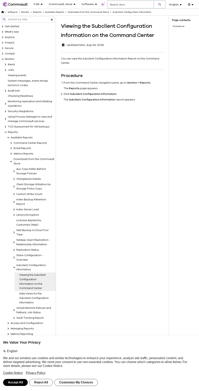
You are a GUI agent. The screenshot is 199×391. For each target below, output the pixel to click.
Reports (13, 132)
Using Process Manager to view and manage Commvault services (30, 119)
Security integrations (21, 111)
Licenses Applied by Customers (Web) (28, 223)
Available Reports (22, 137)
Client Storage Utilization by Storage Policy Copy (33, 187)
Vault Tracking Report (30, 318)
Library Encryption (27, 215)
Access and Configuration (27, 323)
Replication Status (27, 250)
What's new (12, 32)
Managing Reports (22, 328)
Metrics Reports (23, 153)
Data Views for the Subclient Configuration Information (34, 298)
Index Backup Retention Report (31, 202)
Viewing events (17, 75)
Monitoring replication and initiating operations (30, 104)
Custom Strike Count (29, 194)
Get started (12, 26)
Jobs (11, 70)
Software (12, 12)
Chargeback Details (28, 179)
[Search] (159, 4)
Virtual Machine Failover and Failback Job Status (33, 310)
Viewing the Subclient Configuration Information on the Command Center (32, 281)
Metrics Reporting (22, 334)
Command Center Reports (30, 143)
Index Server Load (27, 209)
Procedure (178, 26)
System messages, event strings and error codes (28, 83)
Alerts (11, 64)
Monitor (10, 59)
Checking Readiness (20, 96)
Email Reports (22, 148)
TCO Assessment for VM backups (29, 126)
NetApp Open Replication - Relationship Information (33, 242)
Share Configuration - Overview (29, 258)
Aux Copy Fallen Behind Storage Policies (31, 171)
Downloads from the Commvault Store (34, 161)
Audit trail (14, 91)
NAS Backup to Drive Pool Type (32, 233)
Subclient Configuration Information (31, 267)
